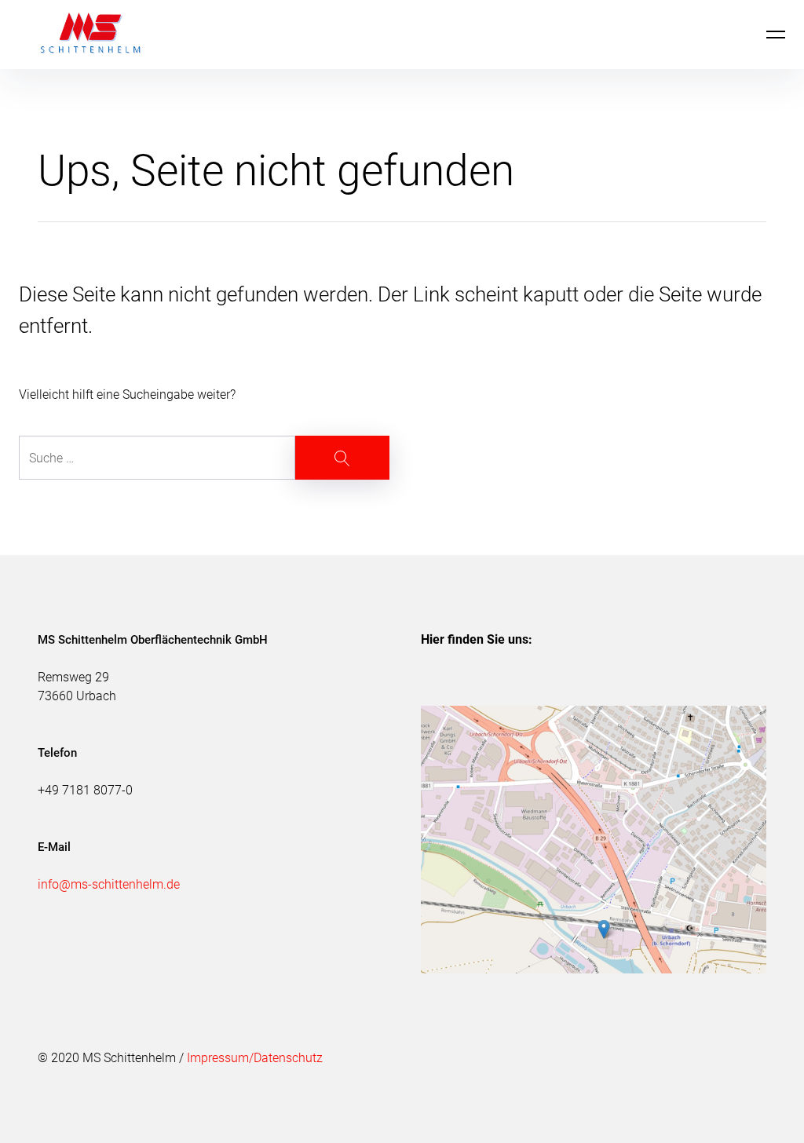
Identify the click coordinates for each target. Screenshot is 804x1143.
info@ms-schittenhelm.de (109, 884)
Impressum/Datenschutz (255, 1057)
